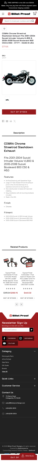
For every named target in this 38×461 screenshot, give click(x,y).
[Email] (7, 121)
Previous (17, 304)
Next (21, 304)
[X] (14, 121)
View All (4, 371)
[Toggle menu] (3, 14)
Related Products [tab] (19, 247)
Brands (4, 368)
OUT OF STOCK (19, 112)
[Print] (11, 121)
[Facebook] (3, 121)
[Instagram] (26, 338)
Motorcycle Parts (7, 356)
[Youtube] (10, 343)
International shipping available (19, 8)
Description (19, 132)
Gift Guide (5, 365)
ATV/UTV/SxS (6, 359)
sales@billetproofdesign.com (15, 403)
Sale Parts (5, 362)
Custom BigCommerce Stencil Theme (15, 450)
